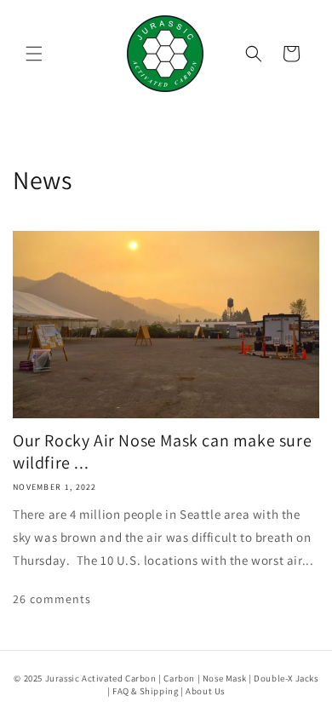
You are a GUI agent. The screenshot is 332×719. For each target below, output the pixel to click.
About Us (205, 691)
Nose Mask (224, 678)
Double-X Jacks (286, 678)
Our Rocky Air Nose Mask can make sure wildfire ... (162, 451)
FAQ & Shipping (145, 691)
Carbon (179, 678)
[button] (34, 53)
